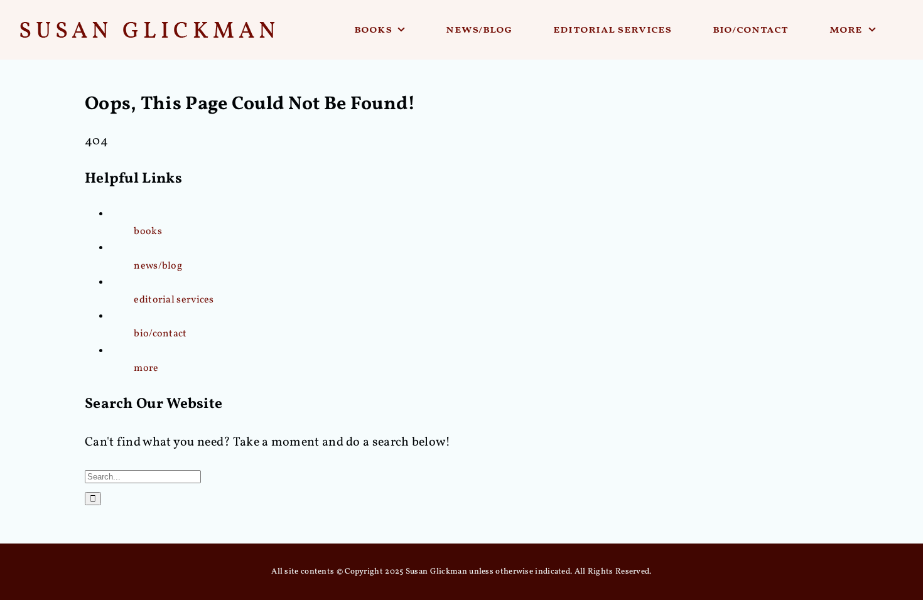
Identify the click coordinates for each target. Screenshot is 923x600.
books (148, 231)
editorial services (173, 300)
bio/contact (160, 334)
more (146, 368)
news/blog (158, 266)
